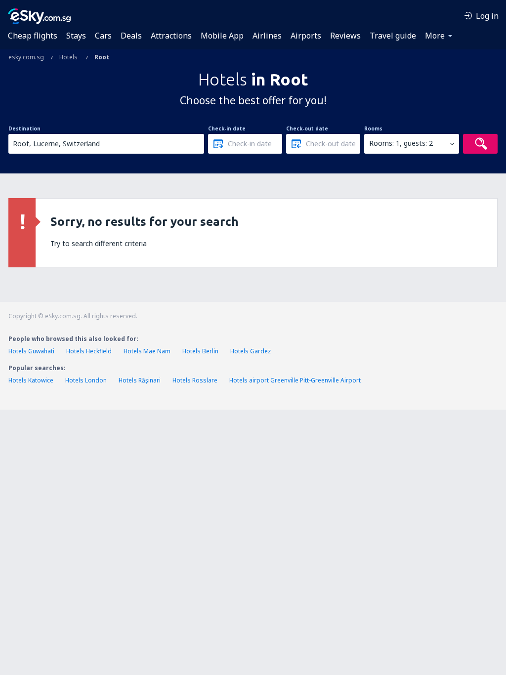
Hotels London (86, 380)
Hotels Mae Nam (147, 351)
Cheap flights (32, 35)
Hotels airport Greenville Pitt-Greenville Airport (295, 380)
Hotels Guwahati (31, 351)
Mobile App (222, 35)
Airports (306, 35)
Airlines (267, 35)
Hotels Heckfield (89, 351)
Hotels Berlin (200, 351)
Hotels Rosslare (194, 380)
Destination (24, 128)
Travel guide (393, 35)
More (435, 35)
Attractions (171, 35)
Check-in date (227, 128)
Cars (103, 35)
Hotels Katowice (30, 380)
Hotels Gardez (250, 351)
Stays (76, 35)
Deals (131, 35)
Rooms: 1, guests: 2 (401, 143)
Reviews (345, 35)
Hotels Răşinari (140, 380)
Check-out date (307, 128)
